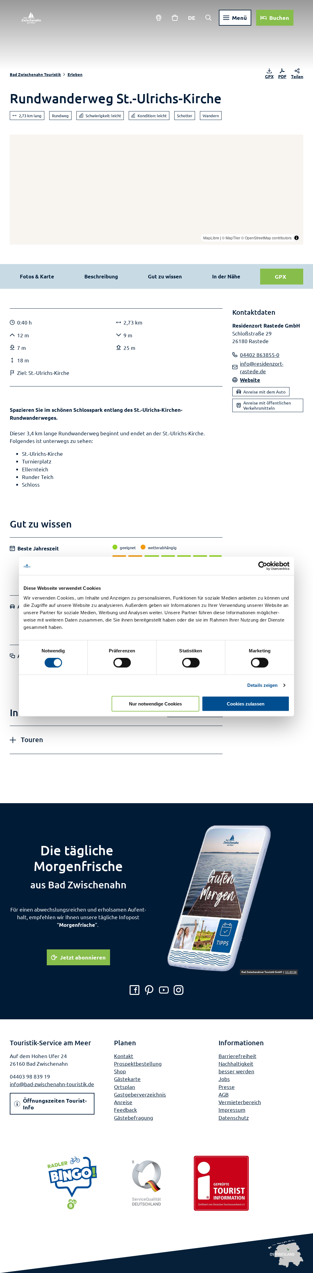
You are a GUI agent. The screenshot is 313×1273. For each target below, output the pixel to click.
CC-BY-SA (290, 972)
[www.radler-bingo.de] (72, 1183)
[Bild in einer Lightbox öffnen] (232, 899)
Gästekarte (127, 1078)
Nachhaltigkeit (236, 1063)
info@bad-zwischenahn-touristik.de (52, 1084)
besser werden (236, 1071)
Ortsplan (124, 1086)
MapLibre (211, 237)
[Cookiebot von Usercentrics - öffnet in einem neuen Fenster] (262, 566)
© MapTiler (231, 237)
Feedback (125, 1109)
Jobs (224, 1078)
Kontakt (123, 1056)
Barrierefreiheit (237, 1056)
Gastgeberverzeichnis (140, 1094)
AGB (224, 1094)
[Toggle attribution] (296, 237)
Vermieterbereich (240, 1102)
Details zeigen (262, 685)
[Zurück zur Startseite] (31, 17)
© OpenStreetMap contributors (266, 237)
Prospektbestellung (138, 1063)
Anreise (123, 1102)
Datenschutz (234, 1117)
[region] (156, 190)
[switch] (122, 663)
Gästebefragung (133, 1117)
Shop (120, 1071)
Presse (227, 1086)
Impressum (232, 1109)
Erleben (75, 74)
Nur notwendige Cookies (155, 703)
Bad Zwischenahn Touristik (35, 74)
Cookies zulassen (245, 703)
